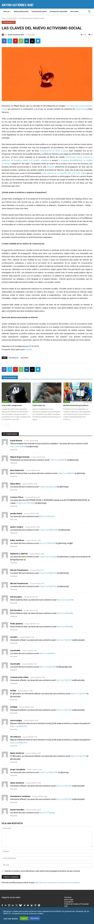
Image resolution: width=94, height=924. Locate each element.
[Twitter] (9, 40)
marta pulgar (16, 720)
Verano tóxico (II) (39, 405)
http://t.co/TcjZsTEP (63, 640)
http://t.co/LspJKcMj (18, 446)
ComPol (5, 402)
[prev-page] (3, 424)
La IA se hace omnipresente (12, 405)
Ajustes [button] (15, 918)
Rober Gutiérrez (17, 540)
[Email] (32, 40)
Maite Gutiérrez (17, 753)
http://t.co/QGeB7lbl (58, 460)
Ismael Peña (80, 109)
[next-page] (7, 424)
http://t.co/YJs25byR (49, 557)
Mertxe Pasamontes (19, 570)
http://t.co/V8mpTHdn (49, 772)
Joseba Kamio (16, 513)
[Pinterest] (15, 40)
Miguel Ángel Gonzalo (19, 457)
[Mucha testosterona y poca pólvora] (77, 392)
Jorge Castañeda (17, 769)
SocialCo (14, 637)
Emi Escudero (16, 597)
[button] (89, 12)
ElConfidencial (13, 358)
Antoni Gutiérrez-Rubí (16, 35)
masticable (15, 650)
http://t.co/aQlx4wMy (65, 613)
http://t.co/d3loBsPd (47, 653)
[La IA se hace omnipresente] (16, 392)
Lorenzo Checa (16, 497)
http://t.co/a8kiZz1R (67, 473)
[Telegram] (37, 40)
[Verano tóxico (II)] (47, 392)
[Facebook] (4, 40)
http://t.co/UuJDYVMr (47, 667)
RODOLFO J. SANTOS (19, 553)
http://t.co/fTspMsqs (47, 813)
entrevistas (24, 358)
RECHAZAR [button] (34, 918)
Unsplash (28, 349)
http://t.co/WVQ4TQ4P (49, 530)
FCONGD (13, 707)
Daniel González (17, 809)
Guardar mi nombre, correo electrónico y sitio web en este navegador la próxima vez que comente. (42, 871)
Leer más (7, 918)
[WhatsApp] (21, 40)
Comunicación (12, 18)
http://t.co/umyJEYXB (65, 600)
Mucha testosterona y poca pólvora (75, 405)
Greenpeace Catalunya (20, 796)
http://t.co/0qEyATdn (49, 573)
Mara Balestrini (17, 470)
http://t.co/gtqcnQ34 (48, 487)
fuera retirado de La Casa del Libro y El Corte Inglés (64, 173)
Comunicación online (19, 677)
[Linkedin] (26, 40)
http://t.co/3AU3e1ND (47, 543)
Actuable (50, 167)
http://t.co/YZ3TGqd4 (26, 503)
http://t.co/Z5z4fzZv (47, 516)
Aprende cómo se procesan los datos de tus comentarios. (58, 883)
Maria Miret (15, 484)
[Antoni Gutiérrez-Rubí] (3, 34)
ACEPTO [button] (24, 918)
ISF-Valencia (15, 737)
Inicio (3, 18)
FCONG (13, 690)
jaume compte (16, 527)
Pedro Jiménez (16, 623)
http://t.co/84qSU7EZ (18, 726)
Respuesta (13, 449)
